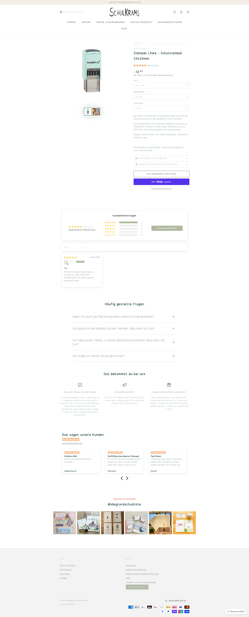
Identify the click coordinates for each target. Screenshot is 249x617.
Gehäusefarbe (139, 92)
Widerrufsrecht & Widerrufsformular (142, 574)
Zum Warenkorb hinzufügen (161, 174)
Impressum (131, 565)
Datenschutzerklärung (136, 570)
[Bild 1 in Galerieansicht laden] (88, 112)
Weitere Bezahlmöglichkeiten (161, 188)
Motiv (136, 80)
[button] (174, 12)
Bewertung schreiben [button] (167, 228)
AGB (128, 578)
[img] (70, 257)
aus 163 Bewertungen (72, 443)
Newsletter (65, 574)
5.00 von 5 (88, 227)
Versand (145, 75)
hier (178, 129)
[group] (64, 522)
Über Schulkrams (67, 565)
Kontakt (63, 578)
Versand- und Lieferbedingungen (141, 582)
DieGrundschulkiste (142, 48)
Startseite (138, 43)
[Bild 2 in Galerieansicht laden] (96, 112)
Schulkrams (70, 600)
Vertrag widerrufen (137, 587)
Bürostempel (66, 570)
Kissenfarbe (138, 103)
